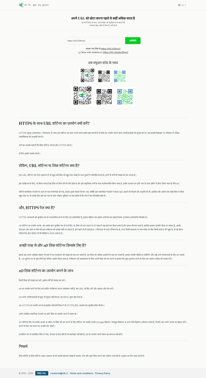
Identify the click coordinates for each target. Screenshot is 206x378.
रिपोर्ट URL (41, 373)
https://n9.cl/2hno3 (110, 48)
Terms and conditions (81, 373)
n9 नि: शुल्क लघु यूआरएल (37, 5)
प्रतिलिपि (132, 40)
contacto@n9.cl (59, 373)
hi (184, 5)
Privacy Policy (102, 373)
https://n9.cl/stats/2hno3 (115, 52)
